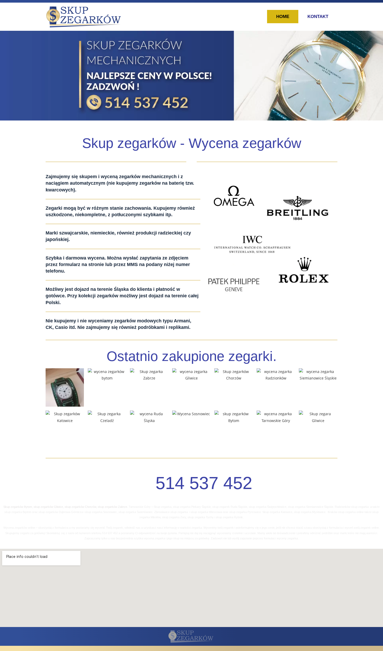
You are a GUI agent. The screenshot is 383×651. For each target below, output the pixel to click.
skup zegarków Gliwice (48, 506)
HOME (282, 16)
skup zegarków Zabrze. (113, 506)
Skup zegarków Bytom (17, 506)
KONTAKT (317, 16)
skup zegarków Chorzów (80, 506)
